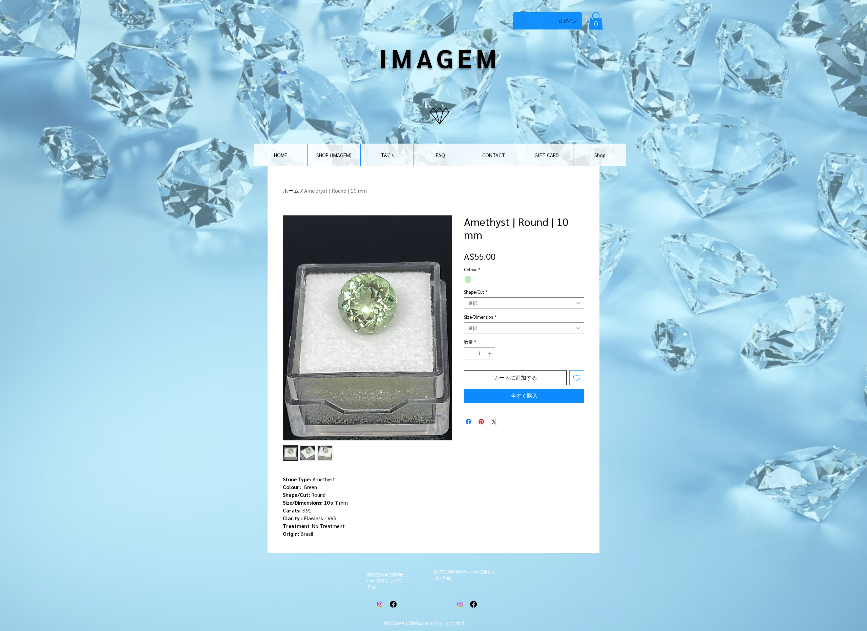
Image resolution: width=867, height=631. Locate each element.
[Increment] (490, 353)
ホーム (291, 190)
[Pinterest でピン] (481, 422)
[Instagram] (379, 604)
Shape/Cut (476, 292)
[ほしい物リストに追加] (576, 377)
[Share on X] (494, 422)
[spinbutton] (479, 353)
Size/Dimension (480, 317)
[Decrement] (469, 353)
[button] (595, 21)
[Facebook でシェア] (468, 422)
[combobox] (524, 303)
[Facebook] (393, 604)
